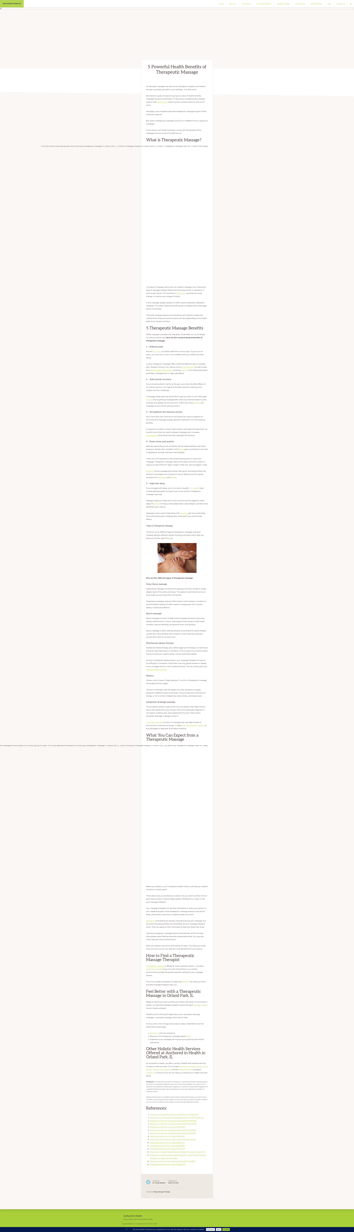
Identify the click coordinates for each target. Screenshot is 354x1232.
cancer (185, 370)
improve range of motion (156, 670)
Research (150, 471)
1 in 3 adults (194, 488)
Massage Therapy (164, 1192)
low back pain (188, 367)
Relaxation (150, 921)
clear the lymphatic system (193, 726)
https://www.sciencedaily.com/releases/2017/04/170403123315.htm (177, 1118)
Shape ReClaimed (186, 1070)
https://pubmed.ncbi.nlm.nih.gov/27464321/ (167, 1149)
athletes (197, 403)
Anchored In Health (12, 4)
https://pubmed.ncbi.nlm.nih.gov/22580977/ (167, 1164)
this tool (186, 982)
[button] (351, 3)
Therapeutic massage (155, 966)
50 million (157, 351)
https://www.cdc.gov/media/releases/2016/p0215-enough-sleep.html (177, 1152)
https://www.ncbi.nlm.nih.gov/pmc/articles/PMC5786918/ (173, 1133)
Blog (155, 1192)
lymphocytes (151, 435)
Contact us (154, 1033)
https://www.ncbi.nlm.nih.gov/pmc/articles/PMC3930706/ (173, 1121)
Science (149, 400)
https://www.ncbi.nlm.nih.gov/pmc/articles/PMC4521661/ (172, 1161)
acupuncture (202, 1066)
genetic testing (152, 1070)
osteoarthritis (167, 370)
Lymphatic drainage (154, 722)
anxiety (174, 477)
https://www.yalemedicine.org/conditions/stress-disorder (173, 1140)
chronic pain (162, 102)
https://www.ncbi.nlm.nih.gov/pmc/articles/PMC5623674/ (173, 1130)
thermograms (165, 1070)
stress (181, 449)
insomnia (184, 513)
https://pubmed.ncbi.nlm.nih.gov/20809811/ (167, 1136)
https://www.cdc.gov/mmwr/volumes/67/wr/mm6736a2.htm (174, 1115)
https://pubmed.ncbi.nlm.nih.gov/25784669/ (167, 1127)
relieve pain (181, 293)
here (189, 1036)
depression (162, 477)
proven (157, 504)
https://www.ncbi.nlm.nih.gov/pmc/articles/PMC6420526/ (173, 1124)
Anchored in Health (154, 969)
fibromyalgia (156, 370)
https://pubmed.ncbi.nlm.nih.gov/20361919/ (167, 1146)
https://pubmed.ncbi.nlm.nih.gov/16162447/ (167, 1143)
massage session (201, 1005)
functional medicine (187, 1066)
